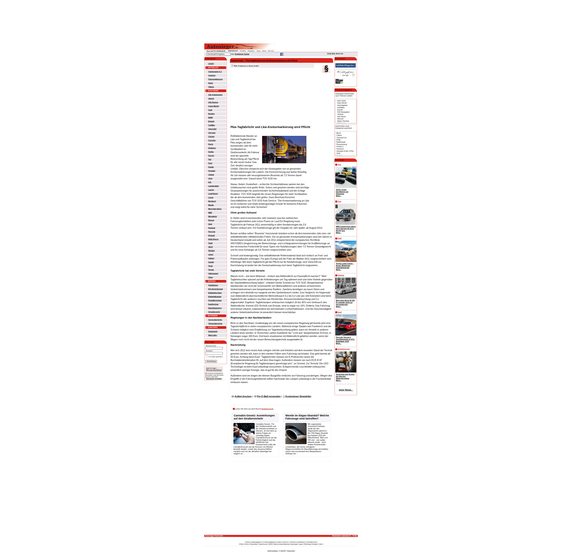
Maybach (212, 201)
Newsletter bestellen (214, 379)
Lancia (211, 190)
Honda (211, 167)
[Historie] (345, 114)
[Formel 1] (345, 147)
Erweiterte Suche (242, 54)
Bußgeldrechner (215, 293)
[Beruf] (345, 133)
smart (210, 255)
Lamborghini (213, 186)
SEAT (210, 247)
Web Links (212, 335)
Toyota (211, 270)
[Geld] (345, 153)
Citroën (211, 137)
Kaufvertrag (213, 304)
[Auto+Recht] (345, 103)
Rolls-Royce (213, 239)
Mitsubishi (212, 217)
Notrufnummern (215, 308)
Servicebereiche (215, 320)
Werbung (307, 544)
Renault (211, 236)
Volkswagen (213, 274)
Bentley (211, 114)
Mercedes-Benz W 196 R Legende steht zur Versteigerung (345, 302)
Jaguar (211, 175)
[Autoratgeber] (345, 105)
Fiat (209, 159)
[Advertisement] (281, 21)
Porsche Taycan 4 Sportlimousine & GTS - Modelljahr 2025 (345, 339)
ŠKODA (211, 251)
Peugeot (211, 228)
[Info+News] (345, 117)
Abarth (211, 99)
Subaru (211, 258)
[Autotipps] (345, 108)
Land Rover (213, 194)
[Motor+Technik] (345, 121)
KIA (209, 182)
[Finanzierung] (345, 144)
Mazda (211, 205)
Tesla (210, 266)
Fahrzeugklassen (215, 79)
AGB (270, 544)
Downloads (212, 331)
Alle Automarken (215, 95)
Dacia (210, 144)
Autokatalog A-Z (215, 72)
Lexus (210, 197)
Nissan (211, 220)
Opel (210, 224)
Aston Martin (213, 106)
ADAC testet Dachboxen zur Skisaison (342, 192)
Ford (210, 163)
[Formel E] (345, 149)
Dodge (211, 152)
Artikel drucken (243, 396)
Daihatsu (212, 148)
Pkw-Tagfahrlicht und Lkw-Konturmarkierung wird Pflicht (271, 60)
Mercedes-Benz (214, 209)
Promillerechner (215, 300)
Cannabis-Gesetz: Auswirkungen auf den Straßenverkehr (254, 417)
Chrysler (212, 133)
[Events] (345, 110)
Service (286, 542)
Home (248, 542)
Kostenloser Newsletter (298, 396)
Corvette (212, 140)
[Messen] (345, 119)
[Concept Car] (345, 138)
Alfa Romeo (213, 102)
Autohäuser (213, 285)
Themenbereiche (215, 324)
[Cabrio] (345, 135)
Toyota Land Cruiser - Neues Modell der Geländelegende (345, 266)
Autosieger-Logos (296, 544)
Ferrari (211, 156)
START (211, 64)
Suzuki (211, 262)
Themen (293, 542)
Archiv (246, 544)
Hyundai (211, 171)
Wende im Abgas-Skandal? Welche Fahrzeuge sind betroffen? (307, 417)
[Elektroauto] (345, 142)
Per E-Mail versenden (269, 396)
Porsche (211, 232)
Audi (210, 110)
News (210, 83)
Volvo (210, 277)
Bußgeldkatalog (214, 297)
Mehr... (338, 196)
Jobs (320, 544)
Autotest (211, 75)
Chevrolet (212, 129)
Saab (210, 243)
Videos (211, 87)
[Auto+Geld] (345, 101)
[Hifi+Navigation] (345, 112)
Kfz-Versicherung (215, 289)
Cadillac (211, 125)
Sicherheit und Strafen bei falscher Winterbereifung (345, 376)
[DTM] (345, 140)
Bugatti (211, 121)
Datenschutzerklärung (281, 544)
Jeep (210, 178)
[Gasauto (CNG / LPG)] (345, 151)
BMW (210, 118)
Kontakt (314, 544)
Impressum (263, 544)
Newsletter (254, 544)
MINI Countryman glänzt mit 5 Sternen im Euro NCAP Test (346, 229)
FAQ (241, 544)
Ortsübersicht (214, 312)
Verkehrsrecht (237, 60)
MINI (210, 213)
